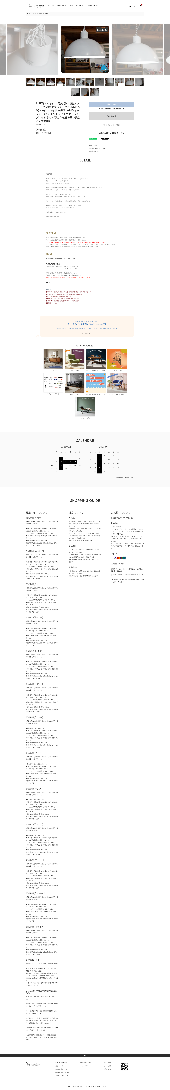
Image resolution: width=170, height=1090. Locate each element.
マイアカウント (108, 1062)
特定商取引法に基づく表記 (97, 148)
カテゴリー (60, 5)
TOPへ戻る (85, 1055)
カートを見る (107, 1066)
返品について (93, 145)
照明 (46, 14)
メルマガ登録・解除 (85, 1062)
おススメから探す (75, 5)
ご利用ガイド (91, 5)
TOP (49, 6)
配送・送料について (61, 1062)
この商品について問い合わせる (111, 133)
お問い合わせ (107, 1069)
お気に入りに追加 (113, 125)
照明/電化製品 (37, 14)
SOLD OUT (111, 116)
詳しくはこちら (87, 333)
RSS (81, 1066)
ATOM (86, 1066)
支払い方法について (61, 1069)
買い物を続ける (94, 151)
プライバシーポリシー (61, 1075)
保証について (111, 104)
